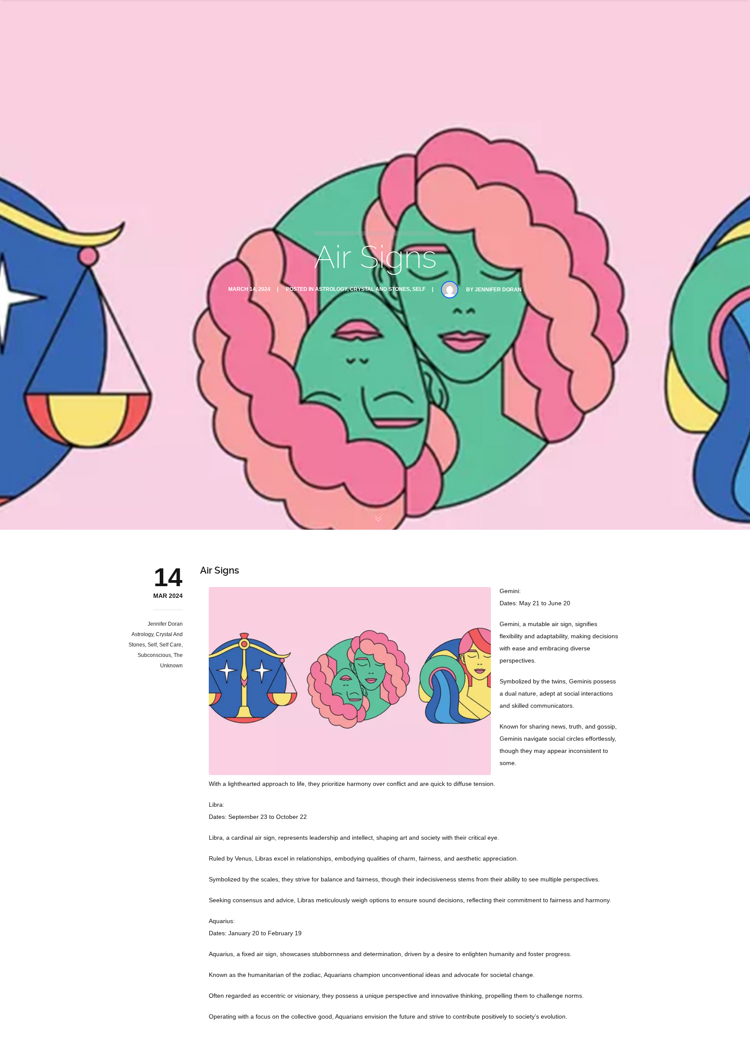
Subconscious (154, 655)
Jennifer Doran (498, 290)
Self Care (170, 645)
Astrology (331, 289)
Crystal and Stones (380, 289)
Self (418, 289)
